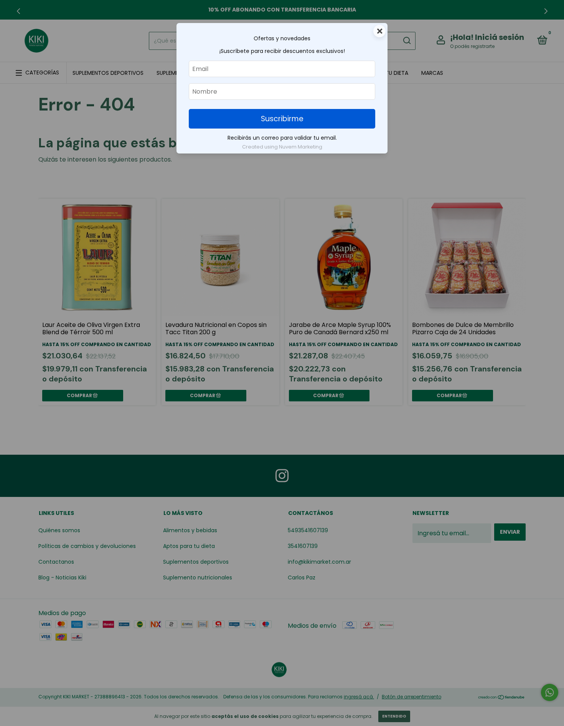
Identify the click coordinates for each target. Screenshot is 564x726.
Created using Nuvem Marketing (282, 147)
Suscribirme (282, 119)
